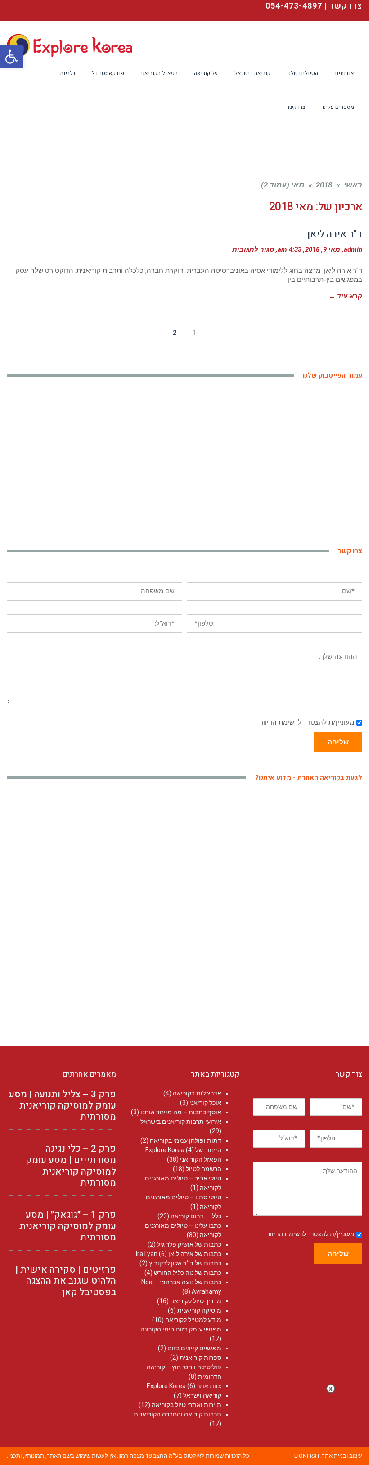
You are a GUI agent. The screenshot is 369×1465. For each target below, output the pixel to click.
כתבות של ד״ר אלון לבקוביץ (185, 1263)
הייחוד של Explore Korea (183, 1149)
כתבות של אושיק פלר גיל (189, 1244)
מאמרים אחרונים (89, 1074)
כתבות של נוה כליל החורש (187, 1272)
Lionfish (306, 1455)
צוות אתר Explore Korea (184, 1385)
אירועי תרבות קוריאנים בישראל (180, 1121)
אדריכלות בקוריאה (197, 1093)
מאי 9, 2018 (322, 249)
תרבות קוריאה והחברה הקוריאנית (177, 1414)
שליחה (338, 742)
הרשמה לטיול (203, 1168)
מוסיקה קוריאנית (199, 1310)
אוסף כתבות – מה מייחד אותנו (180, 1112)
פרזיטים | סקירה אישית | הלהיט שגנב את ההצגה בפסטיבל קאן (65, 1281)
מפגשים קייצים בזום (194, 1348)
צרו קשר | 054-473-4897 (314, 6)
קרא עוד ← (345, 296)
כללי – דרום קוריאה (196, 1216)
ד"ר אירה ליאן (334, 234)
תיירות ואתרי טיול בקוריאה (186, 1404)
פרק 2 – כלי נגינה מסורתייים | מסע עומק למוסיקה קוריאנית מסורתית (71, 1166)
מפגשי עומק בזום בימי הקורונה (180, 1329)
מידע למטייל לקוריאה (193, 1319)
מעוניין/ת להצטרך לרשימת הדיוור (307, 722)
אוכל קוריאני (205, 1102)
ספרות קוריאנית (200, 1357)
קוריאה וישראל (202, 1395)
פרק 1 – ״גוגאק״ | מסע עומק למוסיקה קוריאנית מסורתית (67, 1226)
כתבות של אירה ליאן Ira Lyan (178, 1253)
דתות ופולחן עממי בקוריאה (185, 1140)
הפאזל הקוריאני (200, 1159)
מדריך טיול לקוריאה (195, 1301)
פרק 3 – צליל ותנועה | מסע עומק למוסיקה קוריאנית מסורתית (62, 1105)
